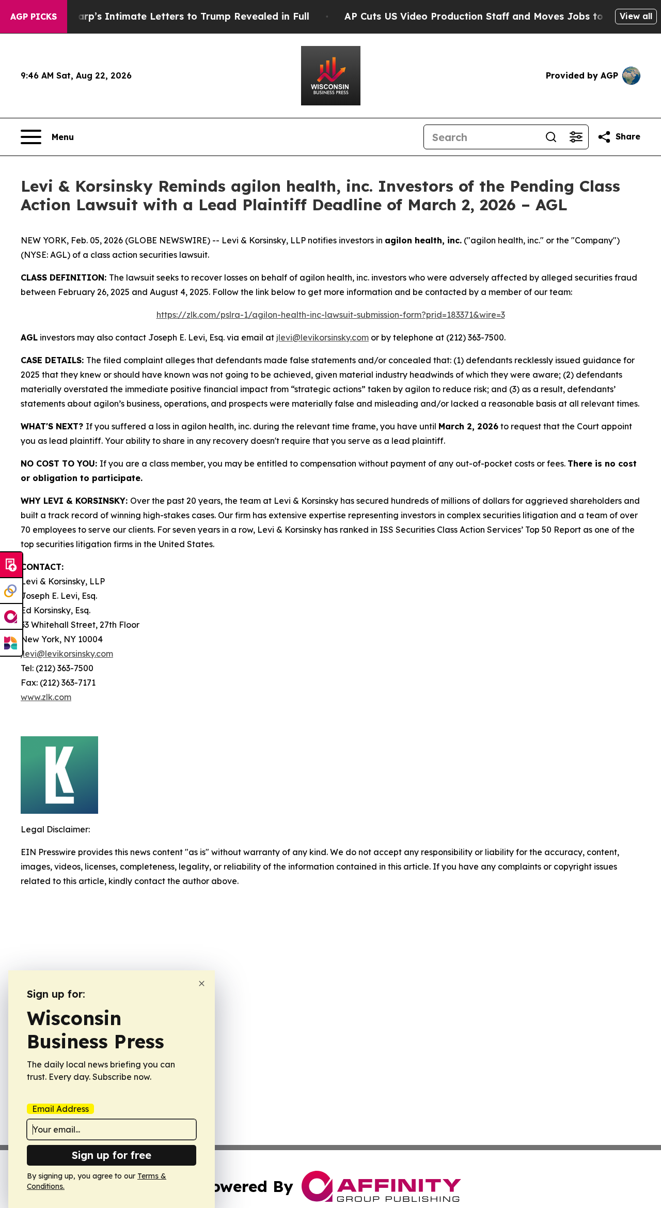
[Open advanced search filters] (575, 137)
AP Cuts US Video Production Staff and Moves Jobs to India (488, 16)
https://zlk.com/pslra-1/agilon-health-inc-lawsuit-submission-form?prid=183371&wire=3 (330, 314)
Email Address (60, 1109)
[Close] (202, 983)
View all (636, 16)
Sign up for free (111, 1155)
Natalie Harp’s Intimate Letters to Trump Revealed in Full (171, 16)
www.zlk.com (46, 697)
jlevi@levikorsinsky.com (322, 337)
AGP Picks (33, 16)
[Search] (551, 137)
